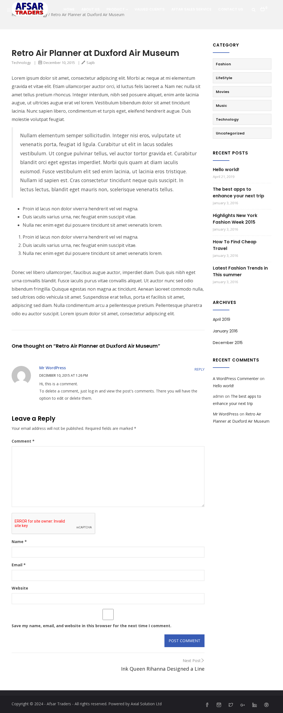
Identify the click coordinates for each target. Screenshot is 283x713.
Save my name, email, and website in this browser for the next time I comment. (91, 625)
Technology (21, 62)
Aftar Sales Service (191, 9)
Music (221, 105)
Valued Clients (150, 9)
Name (19, 541)
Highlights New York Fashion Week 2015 (235, 218)
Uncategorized (230, 133)
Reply (200, 369)
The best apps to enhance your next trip (238, 192)
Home (69, 9)
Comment (23, 441)
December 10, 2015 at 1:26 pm (63, 375)
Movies (222, 91)
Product (115, 9)
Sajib (91, 62)
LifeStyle (224, 78)
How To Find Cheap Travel (234, 245)
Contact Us (230, 9)
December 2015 (228, 342)
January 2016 (225, 331)
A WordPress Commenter (236, 378)
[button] (263, 7)
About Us (90, 9)
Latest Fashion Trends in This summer (240, 271)
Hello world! (226, 169)
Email (19, 564)
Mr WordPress (52, 367)
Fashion (223, 64)
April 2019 (221, 319)
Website (20, 588)
